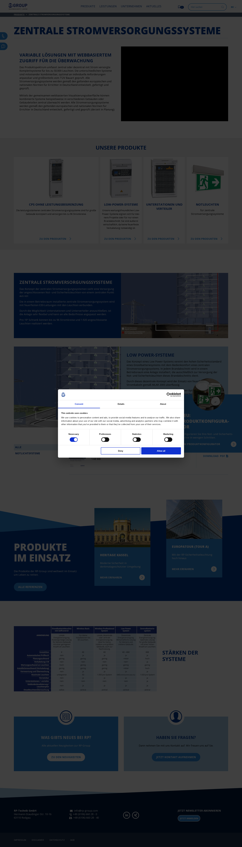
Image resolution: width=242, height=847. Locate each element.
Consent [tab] (79, 404)
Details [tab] (121, 404)
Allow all (161, 451)
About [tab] (163, 404)
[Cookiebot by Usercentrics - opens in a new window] (168, 395)
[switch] (105, 439)
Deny (120, 451)
